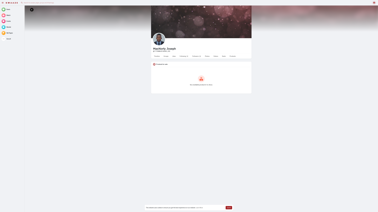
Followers (196, 56)
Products (233, 56)
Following (184, 56)
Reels (224, 56)
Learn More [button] (199, 207)
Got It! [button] (229, 207)
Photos (207, 56)
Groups (166, 56)
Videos (216, 56)
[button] (40, 3)
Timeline (157, 56)
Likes (174, 56)
